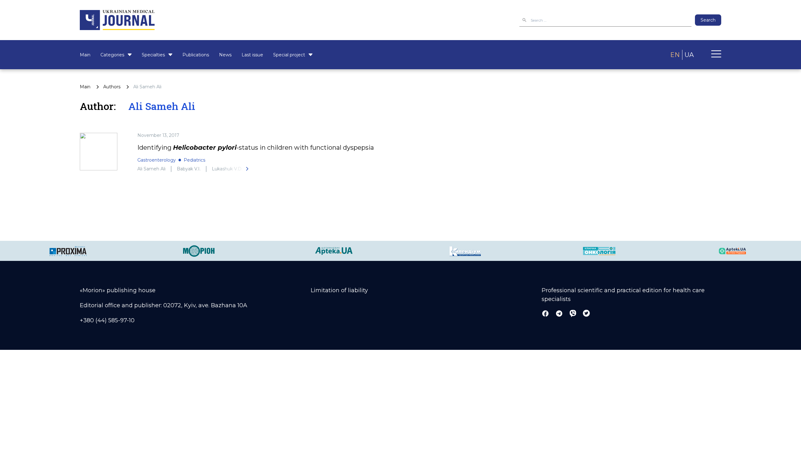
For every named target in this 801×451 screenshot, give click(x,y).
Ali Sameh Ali (151, 169)
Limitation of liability (339, 290)
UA (689, 55)
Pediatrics (194, 160)
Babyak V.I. (189, 169)
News (225, 55)
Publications (195, 55)
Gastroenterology (156, 160)
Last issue (252, 55)
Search (708, 20)
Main (85, 55)
